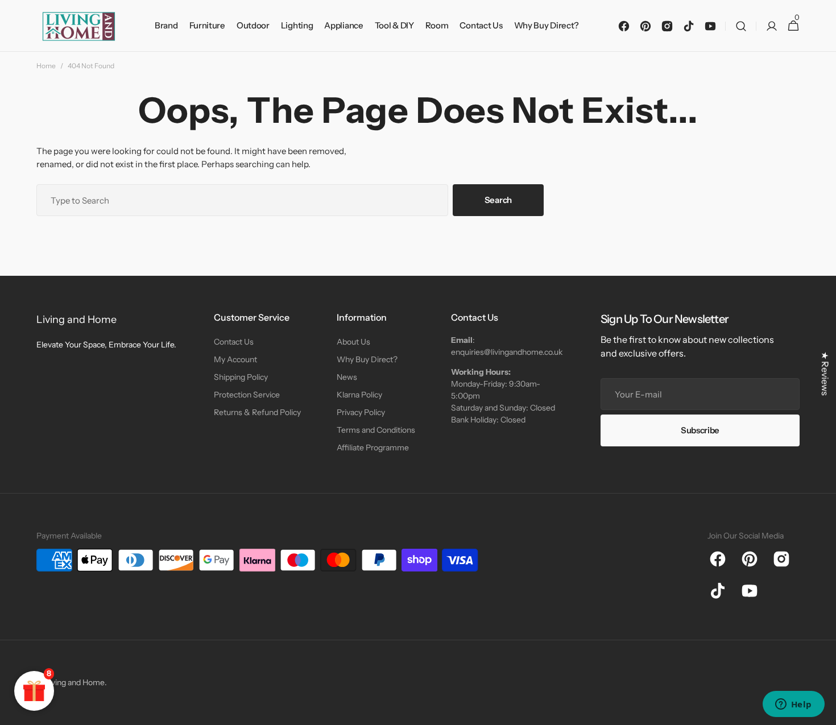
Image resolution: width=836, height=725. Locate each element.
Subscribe (700, 430)
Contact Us (234, 342)
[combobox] (242, 200)
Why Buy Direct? (367, 359)
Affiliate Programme (373, 447)
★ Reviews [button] (825, 373)
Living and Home (75, 682)
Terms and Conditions (376, 430)
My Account (235, 359)
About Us (353, 342)
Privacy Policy (361, 412)
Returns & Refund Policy (257, 412)
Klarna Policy (359, 395)
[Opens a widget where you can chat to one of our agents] (793, 705)
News (347, 377)
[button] (741, 26)
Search (498, 199)
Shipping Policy (241, 377)
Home (46, 65)
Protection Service (247, 395)
